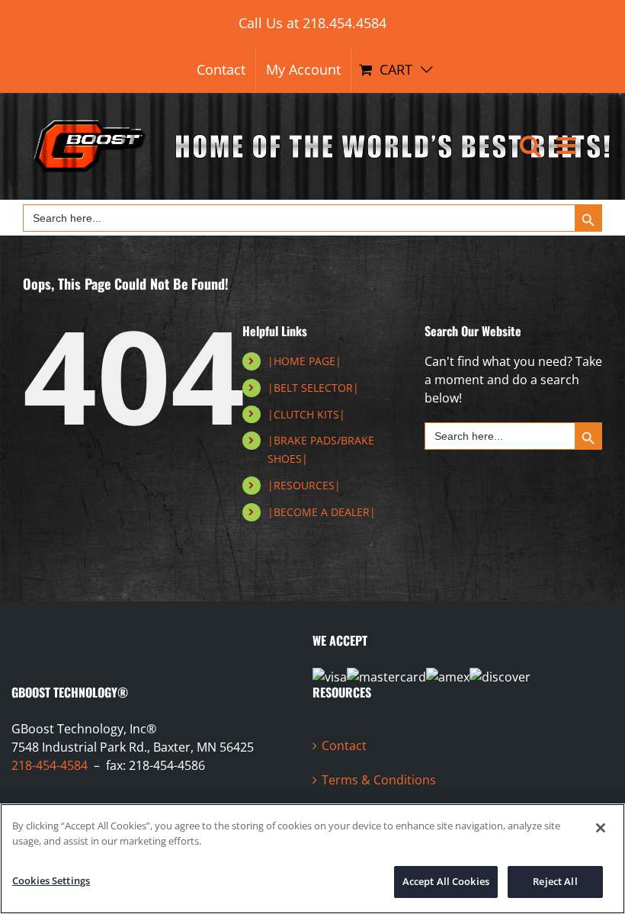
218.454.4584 (344, 23)
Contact (344, 745)
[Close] (600, 828)
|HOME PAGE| (304, 361)
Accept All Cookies (445, 881)
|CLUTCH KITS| (306, 414)
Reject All (555, 881)
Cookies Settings (51, 880)
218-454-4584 (49, 765)
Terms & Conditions (379, 779)
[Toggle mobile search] (530, 145)
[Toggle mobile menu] (567, 145)
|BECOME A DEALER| (322, 512)
